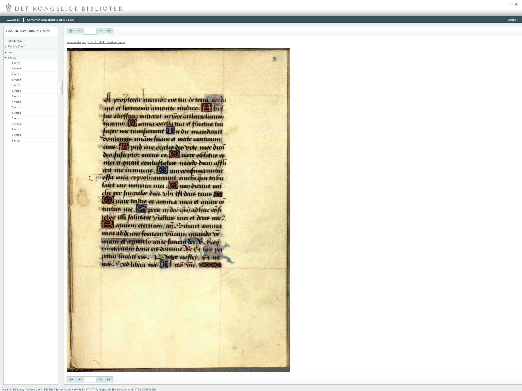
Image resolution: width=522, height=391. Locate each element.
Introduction (15, 40)
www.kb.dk (13, 19)
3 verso (16, 90)
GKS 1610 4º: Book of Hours (106, 42)
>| (109, 31)
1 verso (16, 68)
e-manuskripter (76, 42)
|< (71, 31)
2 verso (16, 79)
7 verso (16, 134)
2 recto (16, 74)
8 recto (16, 140)
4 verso (16, 101)
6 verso (16, 123)
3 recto (16, 85)
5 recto (16, 107)
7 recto (16, 129)
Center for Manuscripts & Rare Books (50, 19)
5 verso (16, 112)
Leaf (10, 52)
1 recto (12, 57)
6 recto (16, 118)
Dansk (512, 19)
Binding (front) (16, 46)
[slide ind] (61, 88)
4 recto (16, 96)
